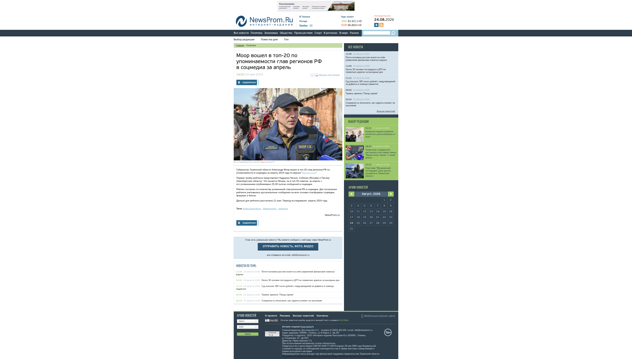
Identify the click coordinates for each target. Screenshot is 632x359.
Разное (354, 33)
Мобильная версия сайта (379, 316)
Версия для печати (329, 74)
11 (358, 211)
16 (390, 211)
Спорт (318, 33)
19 (364, 217)
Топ (286, 39)
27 (371, 223)
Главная (240, 45)
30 (390, 223)
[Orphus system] (272, 320)
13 (371, 211)
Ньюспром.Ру (307, 327)
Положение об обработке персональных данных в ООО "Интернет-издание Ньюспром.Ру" (327, 356)
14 (377, 211)
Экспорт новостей (303, 316)
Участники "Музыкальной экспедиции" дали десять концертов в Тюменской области (378, 172)
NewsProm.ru (332, 215)
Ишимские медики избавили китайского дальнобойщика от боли (380, 134)
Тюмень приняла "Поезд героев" (278, 294)
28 (377, 223)
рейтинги (283, 208)
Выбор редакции (244, 39)
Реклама (285, 316)
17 (351, 217)
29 (384, 223)
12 (364, 211)
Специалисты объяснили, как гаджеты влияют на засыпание (292, 300)
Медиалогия (270, 208)
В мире (343, 33)
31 (351, 229)
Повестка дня (269, 39)
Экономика (271, 33)
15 (384, 211)
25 (358, 223)
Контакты (322, 316)
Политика (256, 33)
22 (384, 217)
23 (390, 217)
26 (364, 223)
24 (351, 223)
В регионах (330, 33)
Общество (286, 33)
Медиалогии (309, 172)
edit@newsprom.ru (300, 255)
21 (377, 217)
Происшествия (303, 33)
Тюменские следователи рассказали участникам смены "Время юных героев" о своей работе (380, 154)
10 (351, 211)
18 (358, 217)
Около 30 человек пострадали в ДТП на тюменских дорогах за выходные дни (300, 280)
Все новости (241, 33)
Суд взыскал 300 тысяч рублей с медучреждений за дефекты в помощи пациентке (370, 82)
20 (371, 217)
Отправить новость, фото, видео (288, 246)
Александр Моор (252, 208)
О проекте (271, 316)
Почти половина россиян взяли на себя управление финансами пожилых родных (366, 58)
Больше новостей (386, 111)
